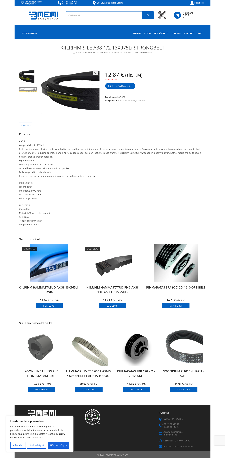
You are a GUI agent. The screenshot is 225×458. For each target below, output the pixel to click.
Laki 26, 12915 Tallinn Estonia (110, 3)
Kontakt (189, 33)
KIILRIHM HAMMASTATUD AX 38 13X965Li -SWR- (49, 289)
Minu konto (199, 3)
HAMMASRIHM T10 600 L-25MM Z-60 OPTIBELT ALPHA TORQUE (88, 373)
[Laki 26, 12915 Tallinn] (160, 419)
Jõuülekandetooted (126, 100)
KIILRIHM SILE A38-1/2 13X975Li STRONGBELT (131, 52)
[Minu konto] (192, 3)
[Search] (148, 15)
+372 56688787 (69, 3)
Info (199, 33)
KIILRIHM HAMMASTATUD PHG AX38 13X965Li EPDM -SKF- (112, 289)
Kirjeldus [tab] (26, 125)
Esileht (137, 33)
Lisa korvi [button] (175, 305)
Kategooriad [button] (29, 33)
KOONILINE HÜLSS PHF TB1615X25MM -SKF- (41, 373)
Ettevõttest (161, 33)
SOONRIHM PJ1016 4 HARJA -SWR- (183, 373)
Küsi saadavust (120, 85)
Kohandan (18, 445)
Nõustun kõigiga (58, 445)
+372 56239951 (69, 1)
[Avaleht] (74, 52)
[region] (39, 434)
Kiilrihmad (141, 100)
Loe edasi (49, 305)
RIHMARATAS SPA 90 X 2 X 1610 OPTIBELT (175, 287)
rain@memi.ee (31, 3)
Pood (147, 33)
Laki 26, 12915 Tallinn (173, 419)
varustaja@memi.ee (33, 1)
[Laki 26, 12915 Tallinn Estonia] (94, 3)
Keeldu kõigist (37, 445)
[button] (95, 72)
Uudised (175, 33)
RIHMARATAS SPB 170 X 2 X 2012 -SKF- (136, 373)
